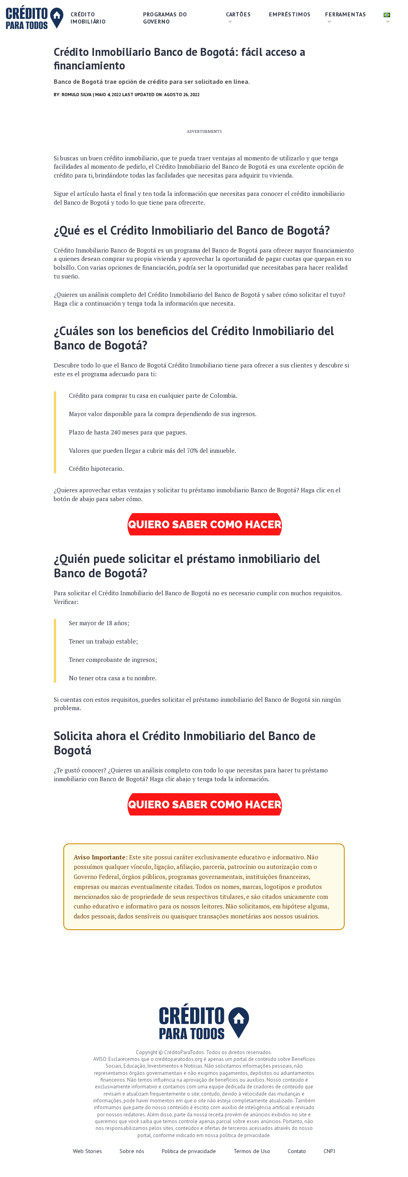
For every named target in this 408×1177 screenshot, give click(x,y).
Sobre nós (132, 1151)
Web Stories (87, 1151)
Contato (297, 1151)
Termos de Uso (251, 1151)
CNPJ (329, 1151)
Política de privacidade (189, 1151)
